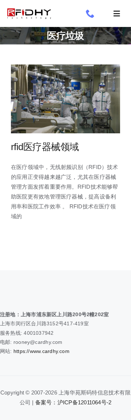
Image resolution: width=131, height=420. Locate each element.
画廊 (78, 99)
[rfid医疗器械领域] (65, 98)
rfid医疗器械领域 (52, 99)
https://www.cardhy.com (41, 351)
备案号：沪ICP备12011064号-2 (73, 402)
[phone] (90, 13)
